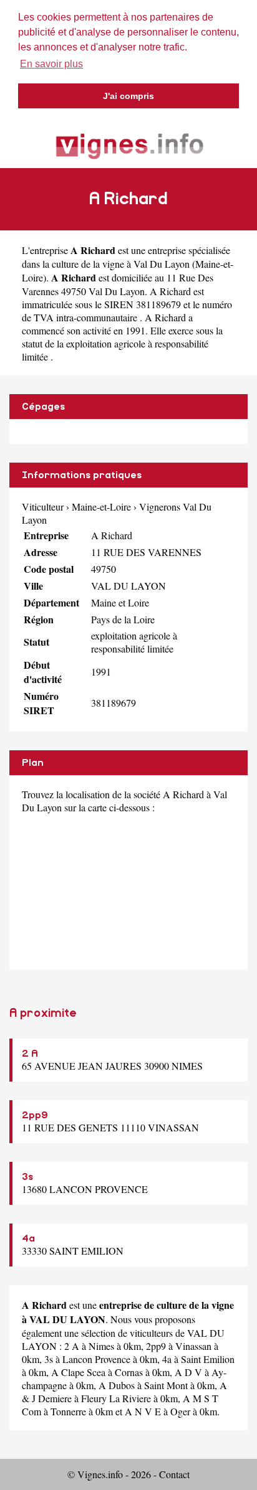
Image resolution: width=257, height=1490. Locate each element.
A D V (188, 1372)
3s (27, 1177)
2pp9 (35, 1115)
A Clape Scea (78, 1372)
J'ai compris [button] (128, 96)
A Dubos (117, 1385)
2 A (30, 1054)
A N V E (143, 1411)
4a (28, 1238)
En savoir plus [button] (51, 64)
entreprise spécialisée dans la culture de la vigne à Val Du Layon (126, 256)
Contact (174, 1474)
